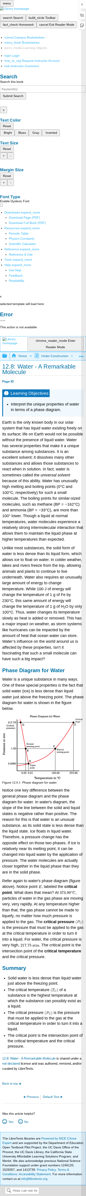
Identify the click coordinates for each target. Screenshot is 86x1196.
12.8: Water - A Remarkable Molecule (29, 1058)
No (26, 1122)
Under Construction (54, 356)
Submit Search (13, 96)
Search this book (11, 81)
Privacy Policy (46, 1169)
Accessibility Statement (35, 1174)
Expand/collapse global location (81, 354)
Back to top (10, 1083)
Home (23, 356)
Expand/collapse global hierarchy (7, 356)
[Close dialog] (3, 320)
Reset (7, 126)
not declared (11, 1063)
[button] (16, 275)
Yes (10, 1122)
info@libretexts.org (33, 1178)
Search (9, 1190)
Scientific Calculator (22, 244)
